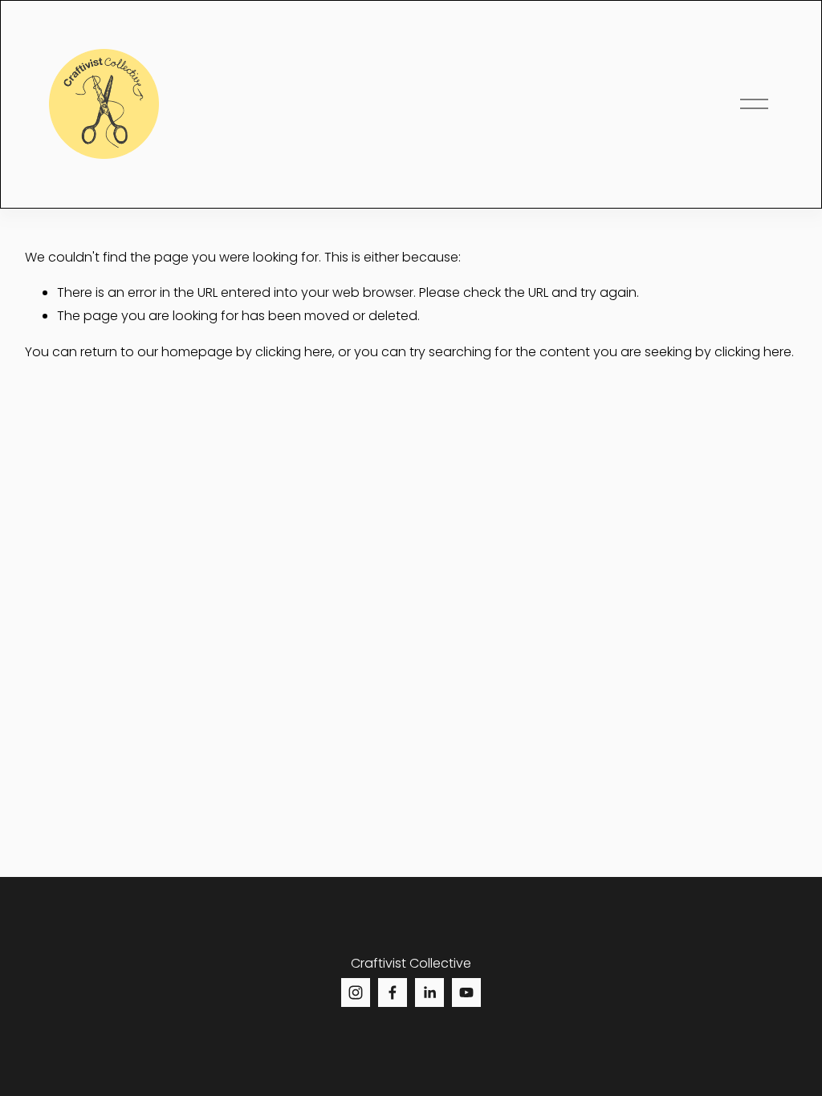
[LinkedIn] (429, 992)
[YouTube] (466, 992)
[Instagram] (355, 992)
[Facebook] (392, 992)
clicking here (293, 352)
